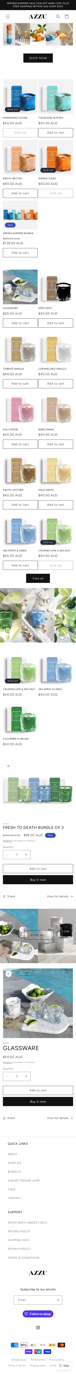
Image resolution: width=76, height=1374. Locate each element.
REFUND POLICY (19, 1231)
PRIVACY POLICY (19, 1249)
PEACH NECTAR (12, 178)
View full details (57, 896)
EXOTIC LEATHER (13, 490)
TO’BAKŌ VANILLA (13, 368)
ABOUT (13, 1154)
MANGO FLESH (47, 178)
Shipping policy (38, 1365)
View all (38, 578)
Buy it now (38, 880)
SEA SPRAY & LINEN (14, 550)
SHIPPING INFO (19, 1240)
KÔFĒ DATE (45, 308)
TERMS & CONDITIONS (24, 1257)
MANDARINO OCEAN (15, 117)
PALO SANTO (46, 490)
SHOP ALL (38, 935)
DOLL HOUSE (10, 429)
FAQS (11, 1189)
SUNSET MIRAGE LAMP (24, 1180)
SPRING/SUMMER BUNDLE (18, 233)
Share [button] (11, 896)
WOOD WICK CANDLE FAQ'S (27, 1222)
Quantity (8, 847)
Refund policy (38, 1359)
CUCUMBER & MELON (15, 738)
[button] (8, 16)
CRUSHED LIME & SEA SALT (54, 550)
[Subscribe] (58, 1300)
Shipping (7, 840)
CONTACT (14, 1198)
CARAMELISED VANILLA (52, 368)
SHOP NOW (38, 58)
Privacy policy (56, 1359)
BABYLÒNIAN (46, 429)
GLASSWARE (10, 308)
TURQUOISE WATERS (50, 117)
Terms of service (17, 1365)
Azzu (23, 1359)
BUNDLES (14, 1171)
